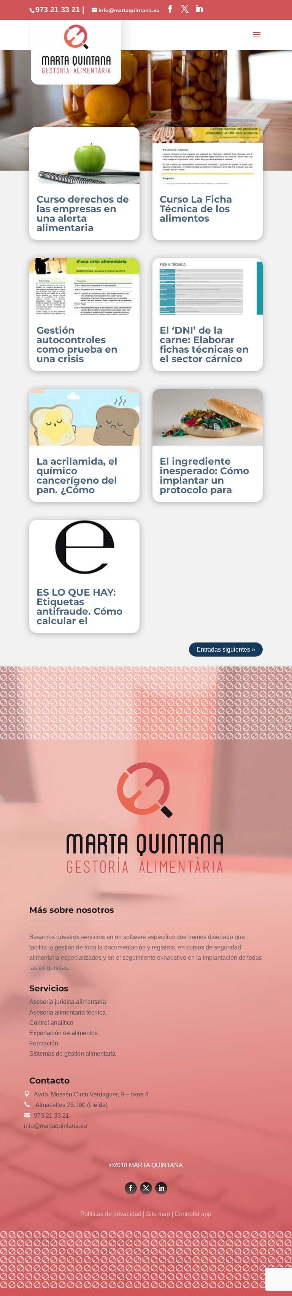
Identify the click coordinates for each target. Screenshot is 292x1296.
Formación (43, 1043)
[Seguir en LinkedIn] (161, 1188)
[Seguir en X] (146, 1188)
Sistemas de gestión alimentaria (72, 1053)
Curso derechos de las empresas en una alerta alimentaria (82, 213)
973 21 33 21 (51, 1115)
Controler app (192, 1214)
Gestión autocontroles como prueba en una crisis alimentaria (76, 349)
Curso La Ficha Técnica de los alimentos (196, 208)
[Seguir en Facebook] (131, 1188)
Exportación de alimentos (63, 1033)
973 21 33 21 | (59, 9)
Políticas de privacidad (111, 1214)
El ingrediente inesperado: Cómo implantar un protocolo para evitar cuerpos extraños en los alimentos (204, 489)
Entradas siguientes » (226, 649)
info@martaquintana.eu (55, 1126)
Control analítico (51, 1023)
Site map (157, 1214)
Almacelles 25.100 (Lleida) (71, 1105)
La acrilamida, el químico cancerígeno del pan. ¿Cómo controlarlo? (76, 480)
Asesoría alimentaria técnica (67, 1012)
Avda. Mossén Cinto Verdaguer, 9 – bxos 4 (91, 1094)
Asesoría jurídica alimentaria (67, 1002)
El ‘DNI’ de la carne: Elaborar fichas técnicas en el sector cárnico (204, 344)
